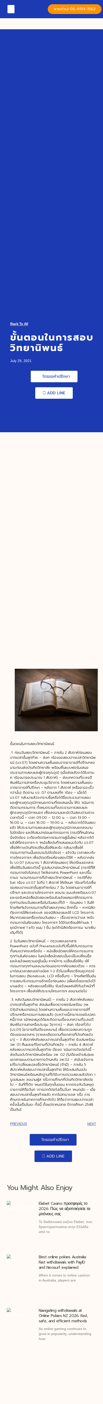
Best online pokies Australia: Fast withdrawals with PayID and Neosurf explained (62, 1262)
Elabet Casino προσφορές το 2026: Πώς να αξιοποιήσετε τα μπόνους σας (64, 1208)
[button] (11, 9)
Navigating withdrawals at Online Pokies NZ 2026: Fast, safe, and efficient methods (63, 1316)
